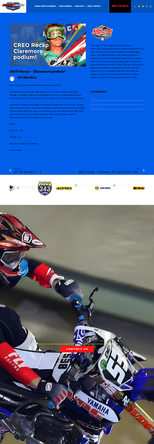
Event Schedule (48, 6)
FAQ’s (89, 6)
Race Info (79, 6)
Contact (97, 6)
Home (37, 6)
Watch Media (65, 6)
